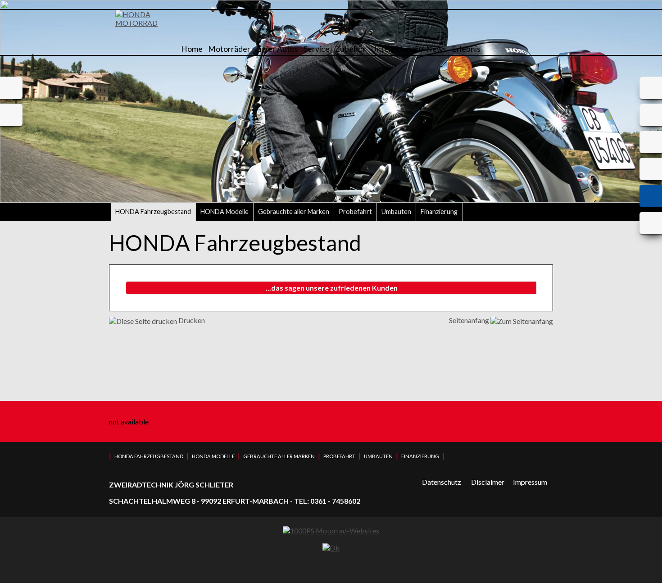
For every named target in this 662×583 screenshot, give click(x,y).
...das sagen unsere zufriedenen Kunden (332, 287)
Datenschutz (441, 482)
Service (317, 49)
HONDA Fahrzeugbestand (153, 211)
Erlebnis (466, 49)
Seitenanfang (469, 320)
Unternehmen (396, 49)
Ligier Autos (277, 49)
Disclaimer (487, 482)
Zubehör (350, 49)
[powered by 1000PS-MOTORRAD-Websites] (331, 530)
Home (192, 49)
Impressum (530, 482)
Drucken (191, 320)
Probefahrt (355, 211)
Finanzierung (439, 211)
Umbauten (396, 211)
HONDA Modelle (224, 211)
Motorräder (229, 49)
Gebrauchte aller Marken (293, 211)
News (436, 49)
